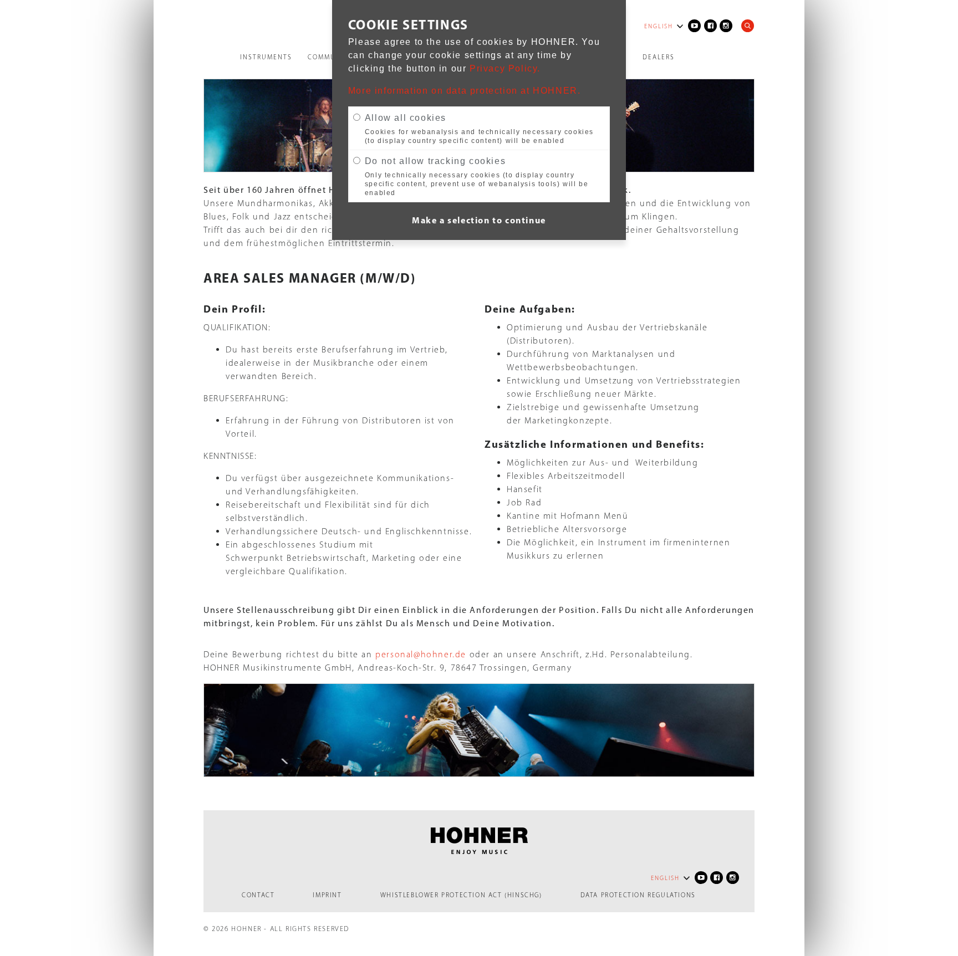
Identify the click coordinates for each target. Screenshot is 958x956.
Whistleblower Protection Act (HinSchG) (461, 895)
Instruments (266, 57)
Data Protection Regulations (638, 895)
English (658, 26)
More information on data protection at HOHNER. (464, 90)
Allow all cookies (405, 117)
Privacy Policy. (505, 68)
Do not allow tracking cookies (435, 161)
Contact (258, 895)
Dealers (659, 57)
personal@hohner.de (420, 654)
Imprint (327, 895)
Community (330, 57)
